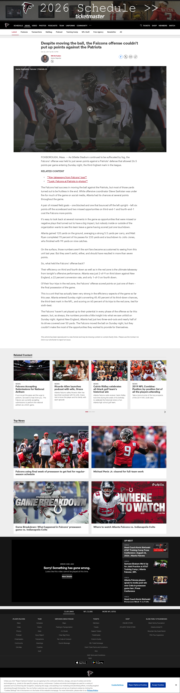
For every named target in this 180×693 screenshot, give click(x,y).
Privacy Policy (92, 690)
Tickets (96, 627)
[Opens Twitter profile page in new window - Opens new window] (52, 61)
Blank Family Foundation (157, 623)
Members (96, 623)
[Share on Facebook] (121, 58)
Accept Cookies (158, 685)
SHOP (128, 619)
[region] (90, 685)
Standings (39, 643)
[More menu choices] (90, 25)
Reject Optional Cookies (138, 685)
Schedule (39, 623)
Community (19, 643)
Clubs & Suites (96, 639)
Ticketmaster (96, 635)
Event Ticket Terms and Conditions (96, 647)
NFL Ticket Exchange (96, 643)
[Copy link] (136, 57)
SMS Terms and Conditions (96, 655)
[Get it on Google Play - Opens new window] (98, 664)
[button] (90, 109)
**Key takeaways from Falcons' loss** (67, 177)
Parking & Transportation (64, 627)
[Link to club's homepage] (7, 25)
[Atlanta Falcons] (90, 674)
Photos (18, 631)
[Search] (141, 25)
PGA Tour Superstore (157, 635)
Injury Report (39, 635)
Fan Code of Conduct (64, 639)
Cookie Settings (118, 685)
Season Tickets (96, 631)
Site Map (19, 647)
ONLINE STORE (128, 623)
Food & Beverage (64, 643)
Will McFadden (56, 56)
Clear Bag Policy (64, 635)
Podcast (19, 635)
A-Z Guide (64, 631)
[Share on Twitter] (126, 58)
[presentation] (165, 412)
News (19, 623)
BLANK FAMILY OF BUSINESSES (156, 619)
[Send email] (131, 58)
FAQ (96, 651)
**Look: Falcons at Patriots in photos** (67, 181)
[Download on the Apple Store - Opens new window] (81, 663)
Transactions (39, 639)
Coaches (39, 647)
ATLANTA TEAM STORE (127, 627)
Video (19, 627)
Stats (39, 631)
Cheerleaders (19, 639)
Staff (39, 651)
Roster (39, 627)
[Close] (176, 685)
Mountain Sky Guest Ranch (157, 631)
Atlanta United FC (156, 627)
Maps (64, 623)
